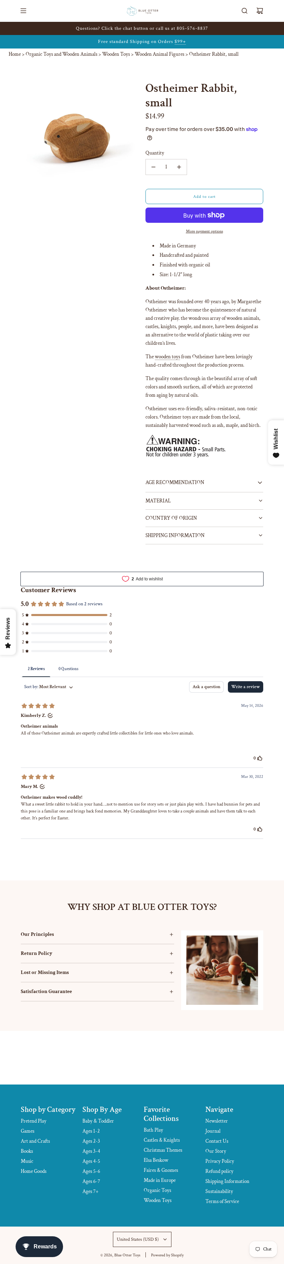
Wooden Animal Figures (159, 54)
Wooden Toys (116, 54)
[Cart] (259, 10)
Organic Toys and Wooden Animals (61, 54)
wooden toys (167, 356)
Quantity (154, 153)
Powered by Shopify (167, 1255)
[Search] (244, 10)
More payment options (204, 231)
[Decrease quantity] (153, 167)
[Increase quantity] (179, 167)
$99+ (180, 41)
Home (15, 54)
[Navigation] (23, 10)
